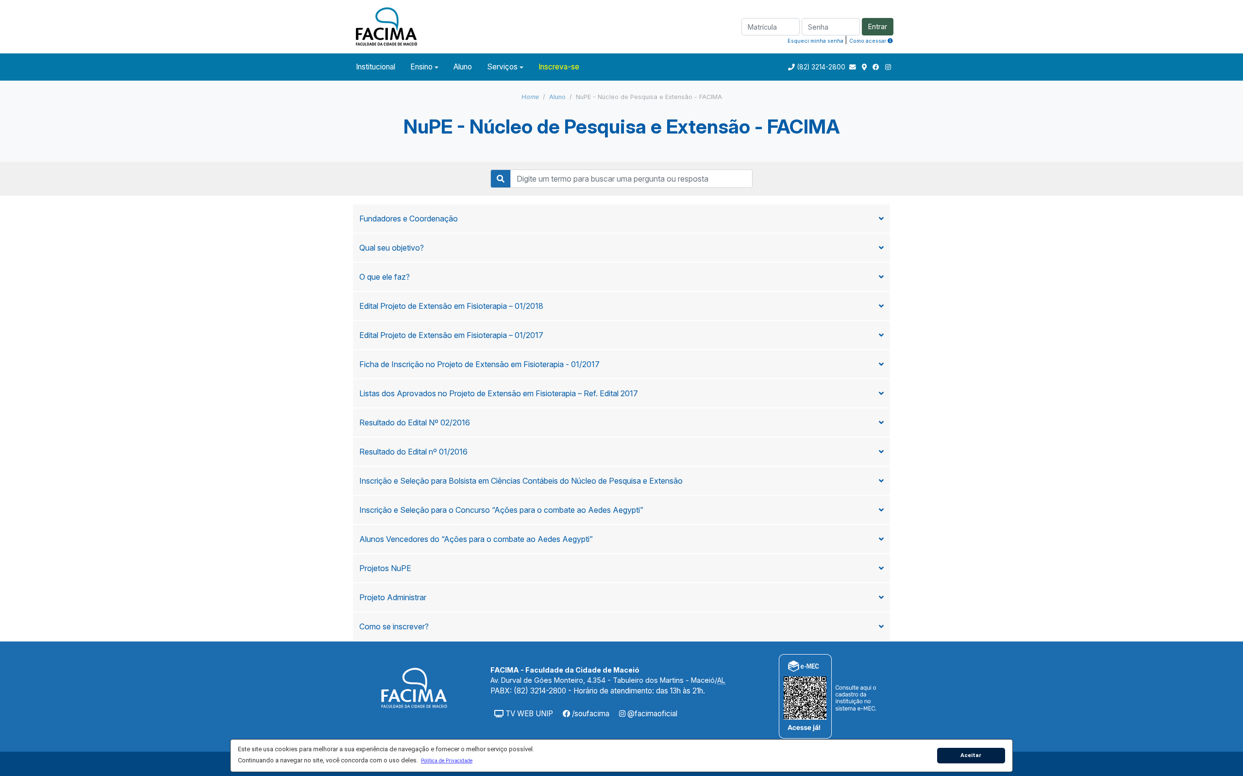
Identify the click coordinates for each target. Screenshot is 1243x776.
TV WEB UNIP (528, 713)
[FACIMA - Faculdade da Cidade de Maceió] (414, 687)
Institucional (375, 66)
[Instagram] (888, 67)
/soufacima (589, 713)
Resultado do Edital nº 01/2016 (413, 451)
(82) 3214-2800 (821, 67)
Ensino (421, 66)
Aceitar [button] (970, 755)
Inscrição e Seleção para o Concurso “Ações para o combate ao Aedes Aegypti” (501, 510)
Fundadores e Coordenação (408, 218)
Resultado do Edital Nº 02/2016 (414, 422)
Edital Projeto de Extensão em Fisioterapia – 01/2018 (451, 306)
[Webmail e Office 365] (853, 67)
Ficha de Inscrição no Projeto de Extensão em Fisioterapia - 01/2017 (479, 364)
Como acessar (868, 40)
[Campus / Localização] (865, 67)
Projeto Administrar (392, 597)
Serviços (502, 66)
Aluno (463, 66)
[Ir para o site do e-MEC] (829, 695)
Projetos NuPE (385, 568)
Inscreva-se (558, 66)
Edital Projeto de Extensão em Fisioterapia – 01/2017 (451, 335)
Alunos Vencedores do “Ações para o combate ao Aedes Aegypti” (476, 539)
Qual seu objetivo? (391, 248)
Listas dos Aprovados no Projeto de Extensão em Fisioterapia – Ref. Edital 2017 (498, 393)
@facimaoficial (651, 713)
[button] (446, 760)
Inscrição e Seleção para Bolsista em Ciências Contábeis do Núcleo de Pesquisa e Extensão (521, 481)
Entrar (877, 26)
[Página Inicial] (386, 26)
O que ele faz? (384, 277)
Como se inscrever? (394, 626)
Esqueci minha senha (815, 40)
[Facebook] (877, 67)
